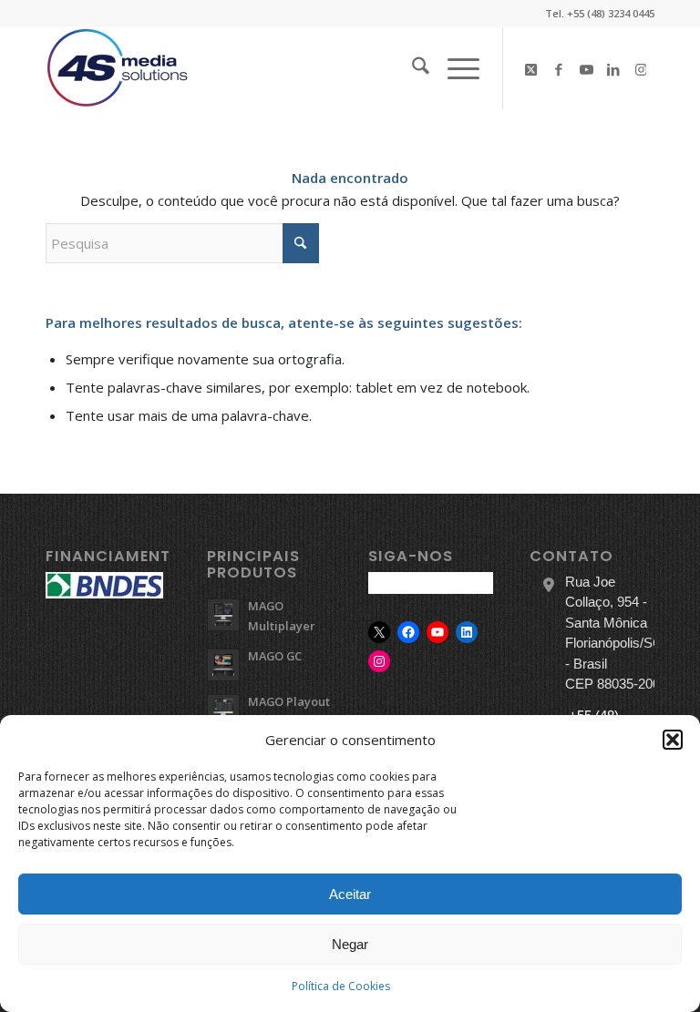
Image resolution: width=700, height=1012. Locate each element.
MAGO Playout (289, 701)
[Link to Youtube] (586, 68)
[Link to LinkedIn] (613, 68)
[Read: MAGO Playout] (223, 710)
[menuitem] (411, 68)
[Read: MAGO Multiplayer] (223, 614)
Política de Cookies (341, 986)
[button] (673, 740)
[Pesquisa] (411, 68)
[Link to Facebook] (558, 68)
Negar (350, 944)
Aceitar (350, 894)
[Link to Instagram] (640, 68)
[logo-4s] (118, 68)
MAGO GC (275, 656)
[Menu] (454, 68)
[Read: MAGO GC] (223, 665)
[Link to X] (531, 68)
